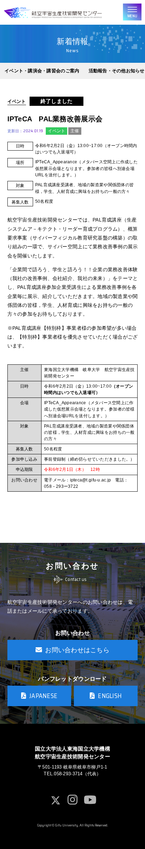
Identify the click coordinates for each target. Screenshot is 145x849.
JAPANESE (43, 696)
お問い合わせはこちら (77, 650)
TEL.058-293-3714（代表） (72, 773)
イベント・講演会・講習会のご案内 (42, 70)
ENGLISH (110, 696)
